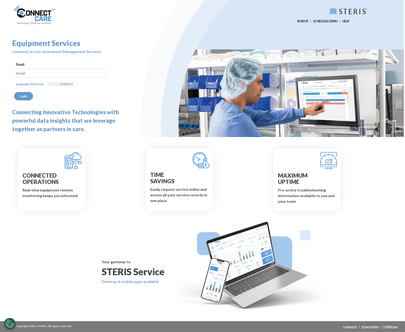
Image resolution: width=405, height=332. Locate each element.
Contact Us (350, 326)
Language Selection (29, 84)
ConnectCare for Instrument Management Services (56, 51)
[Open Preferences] (10, 324)
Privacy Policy (370, 326)
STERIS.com (390, 326)
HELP (345, 21)
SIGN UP (302, 21)
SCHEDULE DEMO (325, 21)
